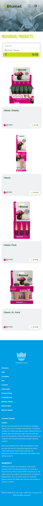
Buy (3, 380)
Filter (35, 54)
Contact (5, 385)
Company (5, 376)
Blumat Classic (7, 401)
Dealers (4, 422)
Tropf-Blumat (7, 397)
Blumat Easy (6, 406)
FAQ (3, 372)
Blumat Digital (7, 410)
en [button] (36, 5)
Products (5, 368)
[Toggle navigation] (29, 5)
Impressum (6, 389)
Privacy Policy (7, 393)
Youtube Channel (8, 418)
